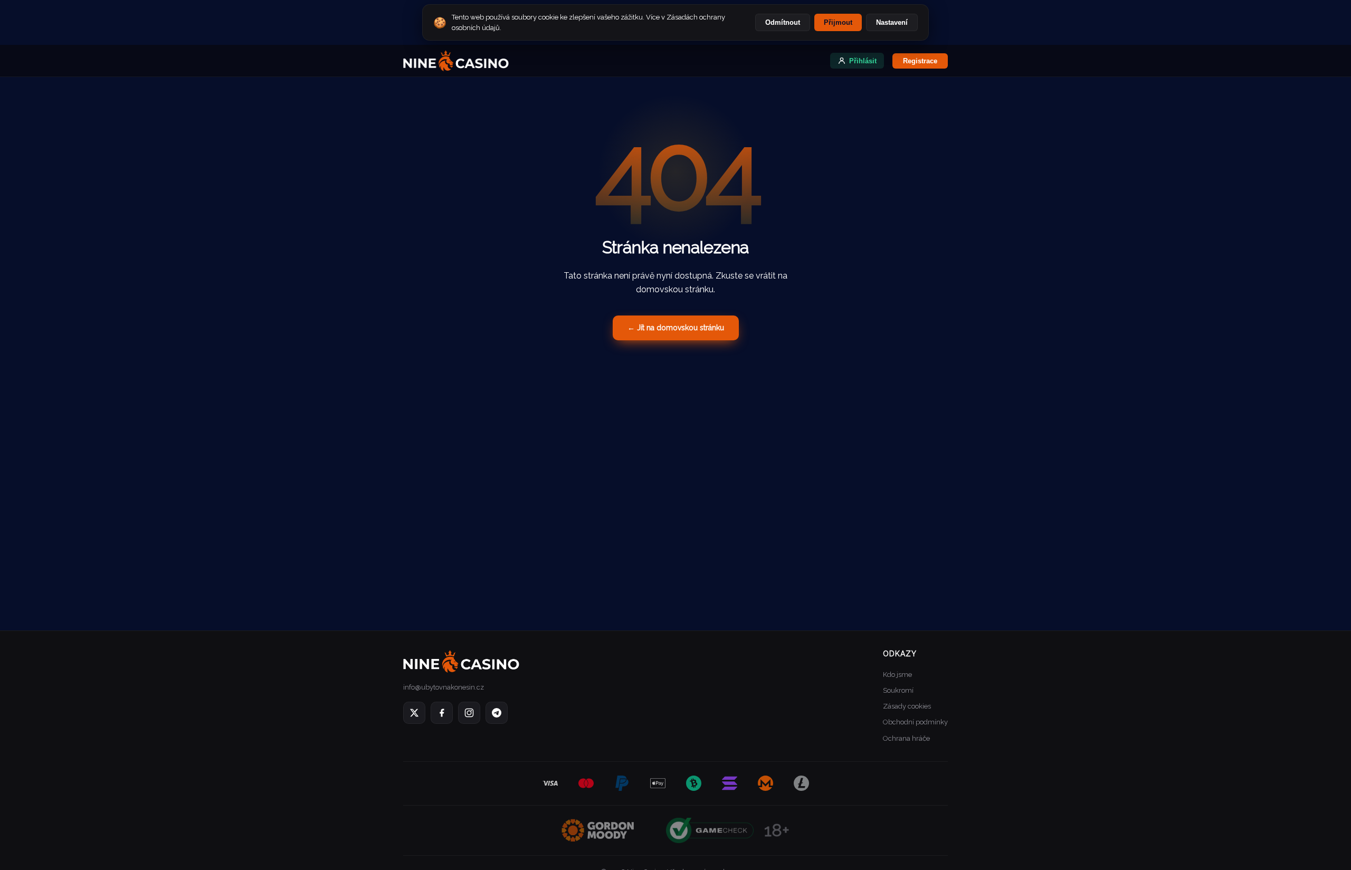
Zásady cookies (907, 706)
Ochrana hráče (906, 738)
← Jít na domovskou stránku (675, 327)
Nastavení (892, 22)
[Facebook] (442, 713)
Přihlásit (863, 61)
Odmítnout (782, 22)
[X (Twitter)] (414, 713)
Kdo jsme (897, 674)
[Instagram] (469, 713)
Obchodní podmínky (915, 722)
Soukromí (898, 690)
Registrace (920, 61)
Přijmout (838, 22)
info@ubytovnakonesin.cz (443, 687)
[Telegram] (497, 713)
